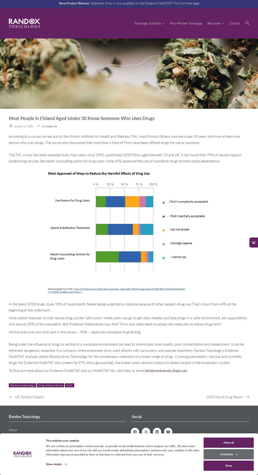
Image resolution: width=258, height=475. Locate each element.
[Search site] (247, 23)
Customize (226, 454)
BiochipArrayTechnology (22, 385)
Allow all (228, 442)
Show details (54, 464)
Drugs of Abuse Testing (50, 385)
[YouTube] (168, 432)
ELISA (69, 385)
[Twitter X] (146, 432)
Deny (229, 465)
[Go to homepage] (24, 23)
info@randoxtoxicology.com (166, 370)
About (13, 430)
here (196, 3)
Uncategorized (49, 126)
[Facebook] (135, 432)
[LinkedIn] (157, 432)
